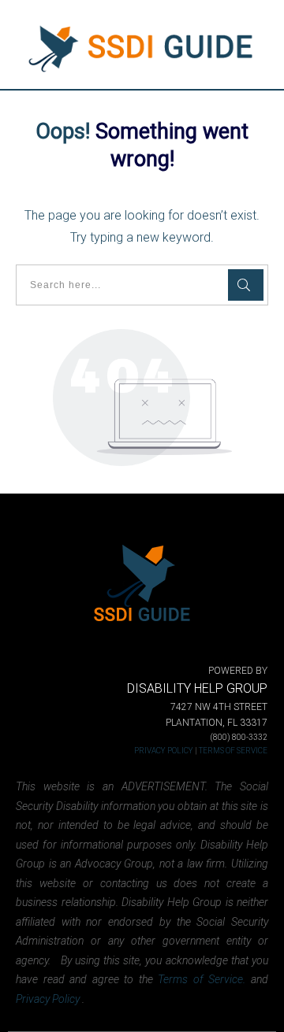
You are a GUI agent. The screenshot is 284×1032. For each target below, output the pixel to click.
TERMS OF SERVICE (233, 750)
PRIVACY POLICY (163, 750)
